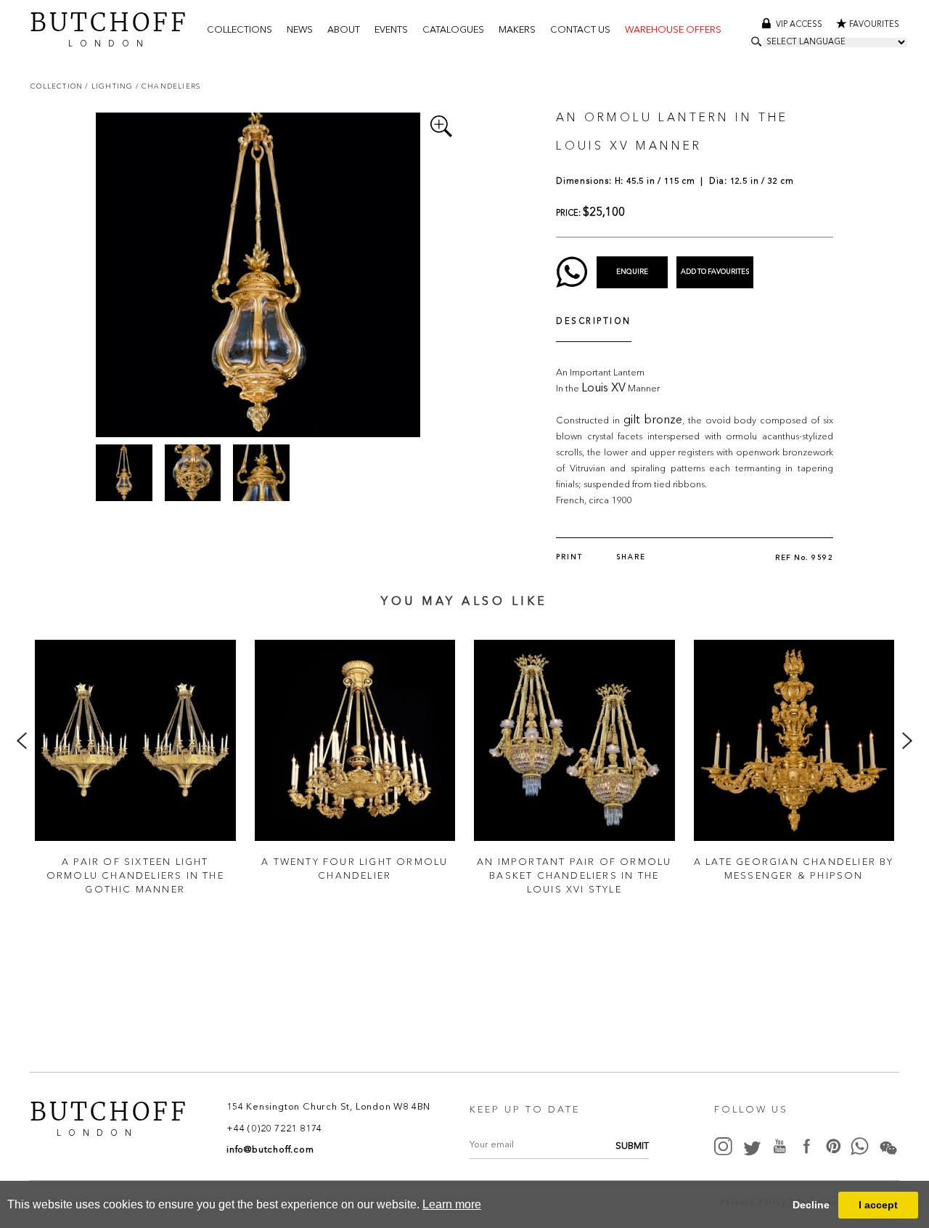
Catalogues (453, 30)
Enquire (632, 272)
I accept (878, 1205)
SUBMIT (632, 1146)
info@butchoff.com (270, 1150)
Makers (517, 30)
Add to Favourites (715, 272)
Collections (239, 30)
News (300, 30)
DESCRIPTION (593, 322)
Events (391, 30)
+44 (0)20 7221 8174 (274, 1129)
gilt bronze (652, 420)
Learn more (451, 1204)
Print (569, 557)
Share (631, 557)
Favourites (874, 25)
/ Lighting (110, 86)
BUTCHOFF (109, 28)
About (343, 30)
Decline (811, 1205)
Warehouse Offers (673, 30)
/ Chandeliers (168, 86)
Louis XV (603, 388)
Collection (57, 86)
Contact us (580, 30)
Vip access (800, 25)
